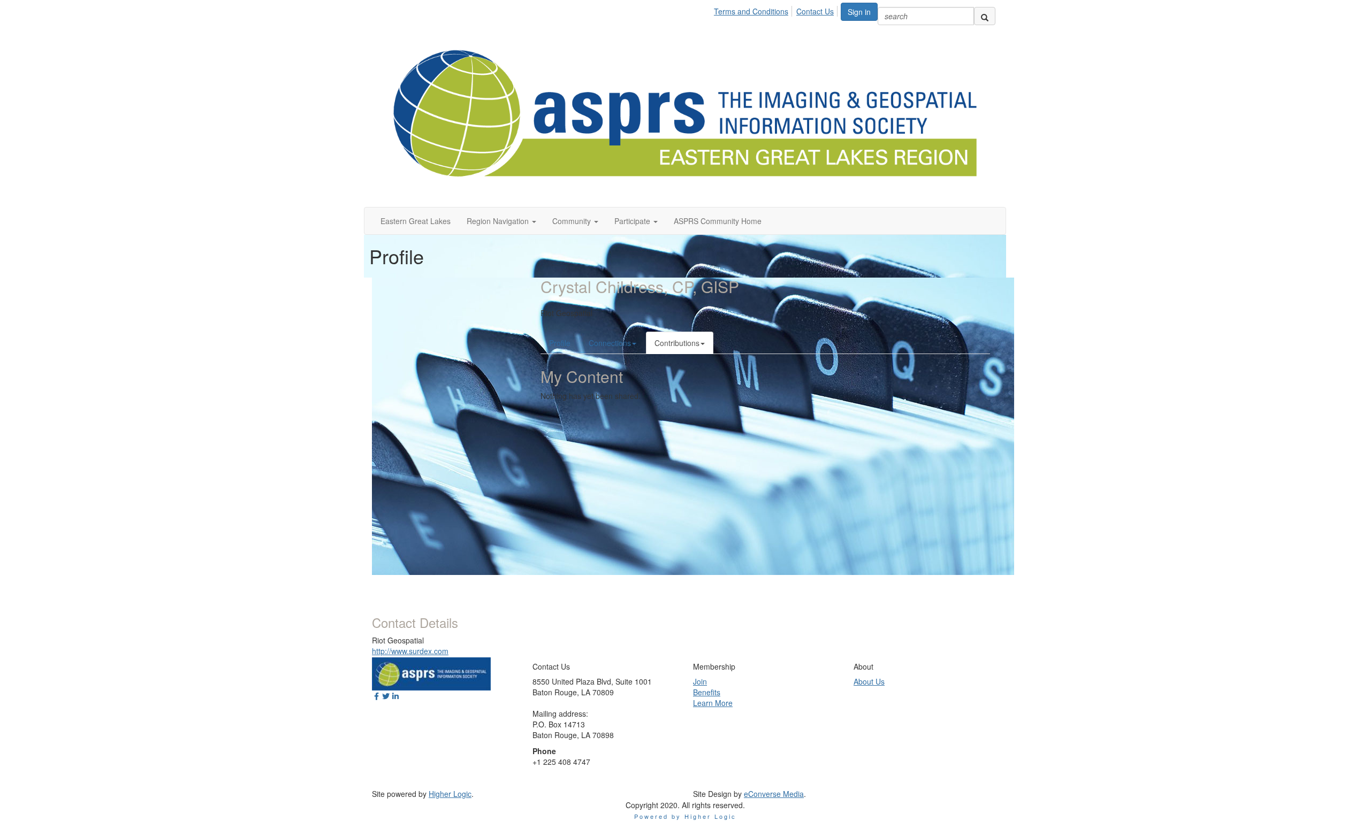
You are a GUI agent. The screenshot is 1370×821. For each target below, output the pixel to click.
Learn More (713, 702)
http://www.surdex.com (410, 651)
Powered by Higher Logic (685, 816)
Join (700, 681)
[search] (984, 16)
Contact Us (815, 11)
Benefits (706, 692)
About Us (869, 681)
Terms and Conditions (751, 11)
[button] (501, 221)
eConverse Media (774, 793)
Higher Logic (450, 793)
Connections (610, 342)
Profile (559, 342)
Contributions (676, 342)
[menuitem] (754, 10)
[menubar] (777, 10)
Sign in (859, 11)
